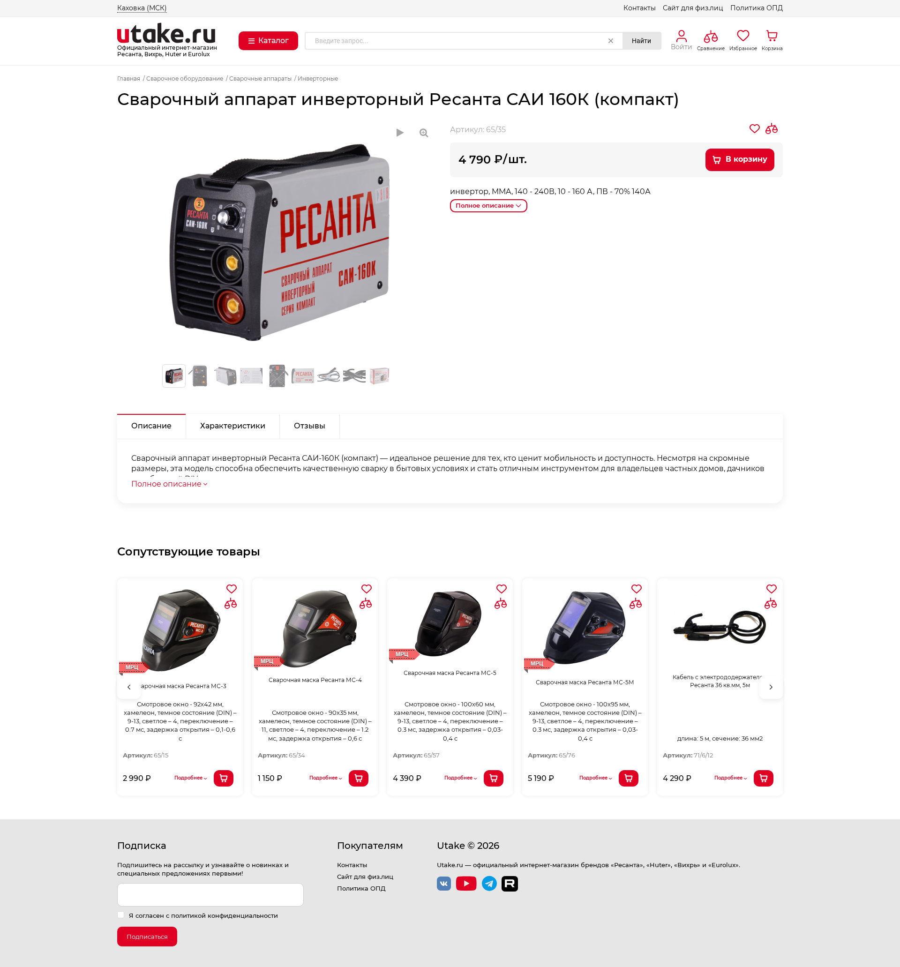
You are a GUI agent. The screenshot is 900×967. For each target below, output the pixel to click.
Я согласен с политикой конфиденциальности (203, 915)
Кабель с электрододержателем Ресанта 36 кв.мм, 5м (720, 681)
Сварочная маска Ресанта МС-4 (315, 679)
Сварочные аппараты (260, 78)
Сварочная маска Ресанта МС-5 (450, 672)
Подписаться (147, 936)
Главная (128, 78)
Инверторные (318, 78)
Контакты (639, 8)
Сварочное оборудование (184, 78)
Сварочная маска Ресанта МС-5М (585, 682)
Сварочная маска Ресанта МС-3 (180, 686)
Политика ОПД (756, 8)
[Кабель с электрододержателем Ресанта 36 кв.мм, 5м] (720, 626)
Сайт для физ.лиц (693, 8)
